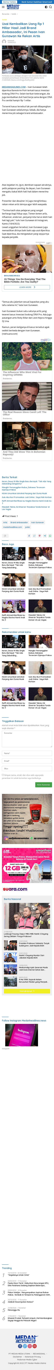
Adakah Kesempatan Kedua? (21, 1302)
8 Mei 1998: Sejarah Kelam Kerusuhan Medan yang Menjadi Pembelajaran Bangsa (33, 980)
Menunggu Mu (14, 1310)
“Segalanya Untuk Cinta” (18, 1275)
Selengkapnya (26, 991)
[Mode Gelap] (46, 7)
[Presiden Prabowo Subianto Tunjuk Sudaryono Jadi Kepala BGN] (10, 945)
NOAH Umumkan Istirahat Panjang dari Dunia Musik (24, 493)
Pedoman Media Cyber (27, 1359)
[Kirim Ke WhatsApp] (50, 536)
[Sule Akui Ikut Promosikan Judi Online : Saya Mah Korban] (40, 579)
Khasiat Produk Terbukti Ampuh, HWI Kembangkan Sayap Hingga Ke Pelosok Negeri (30, 1319)
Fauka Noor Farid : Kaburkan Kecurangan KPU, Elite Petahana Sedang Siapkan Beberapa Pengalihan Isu (28, 1284)
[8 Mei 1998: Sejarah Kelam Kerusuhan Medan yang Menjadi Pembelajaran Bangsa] (10, 981)
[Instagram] (30, 1346)
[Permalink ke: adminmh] (4, 41)
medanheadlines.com (12, 527)
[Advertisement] (27, 149)
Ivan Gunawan (37, 522)
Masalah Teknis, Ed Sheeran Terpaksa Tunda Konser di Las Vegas (26, 508)
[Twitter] (25, 1346)
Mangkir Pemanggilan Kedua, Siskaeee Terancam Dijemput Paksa (23, 488)
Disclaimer (17, 1357)
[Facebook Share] (29, 536)
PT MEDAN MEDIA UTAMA (19, 1354)
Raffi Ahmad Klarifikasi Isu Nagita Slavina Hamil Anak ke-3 (27, 502)
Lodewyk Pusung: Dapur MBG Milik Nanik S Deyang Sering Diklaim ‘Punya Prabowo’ (26, 935)
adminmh (10, 40)
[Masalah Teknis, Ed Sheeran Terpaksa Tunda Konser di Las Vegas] (40, 606)
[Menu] (4, 7)
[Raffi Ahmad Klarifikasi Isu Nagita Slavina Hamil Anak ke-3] (13, 606)
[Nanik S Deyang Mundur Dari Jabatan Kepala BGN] (10, 957)
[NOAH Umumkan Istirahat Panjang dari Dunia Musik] (13, 579)
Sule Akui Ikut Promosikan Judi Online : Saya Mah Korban (27, 497)
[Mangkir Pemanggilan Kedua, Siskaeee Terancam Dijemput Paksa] (40, 553)
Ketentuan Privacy (33, 1357)
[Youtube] (35, 1346)
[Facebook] (20, 1346)
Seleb (4, 19)
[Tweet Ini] (34, 536)
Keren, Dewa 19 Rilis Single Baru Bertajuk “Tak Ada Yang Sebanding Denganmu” (26, 482)
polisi (27, 527)
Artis (5, 522)
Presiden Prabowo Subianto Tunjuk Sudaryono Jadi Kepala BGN (34, 944)
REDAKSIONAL (39, 1354)
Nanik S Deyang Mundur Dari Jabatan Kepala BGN (31, 956)
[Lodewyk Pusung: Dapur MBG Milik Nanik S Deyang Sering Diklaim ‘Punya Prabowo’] (27, 916)
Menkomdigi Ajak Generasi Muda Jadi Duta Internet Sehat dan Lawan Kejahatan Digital (33, 968)
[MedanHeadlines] (13, 7)
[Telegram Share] (45, 536)
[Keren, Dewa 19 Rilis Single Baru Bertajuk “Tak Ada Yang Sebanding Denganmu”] (13, 553)
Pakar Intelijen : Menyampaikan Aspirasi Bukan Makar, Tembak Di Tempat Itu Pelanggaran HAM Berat (29, 1293)
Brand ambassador (19, 522)
